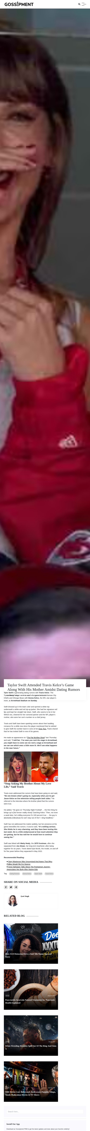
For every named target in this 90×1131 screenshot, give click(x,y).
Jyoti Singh (25, 896)
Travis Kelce (49, 873)
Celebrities (9, 949)
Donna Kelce (27, 873)
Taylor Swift (38, 873)
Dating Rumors (14, 873)
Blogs (7, 995)
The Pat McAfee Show (36, 738)
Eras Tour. (43, 729)
